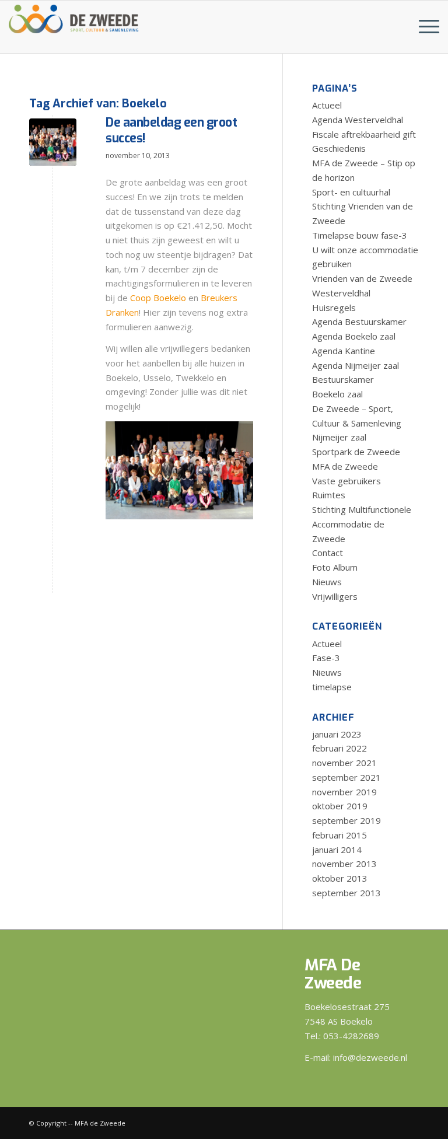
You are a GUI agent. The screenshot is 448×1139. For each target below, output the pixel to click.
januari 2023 (337, 734)
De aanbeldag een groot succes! (171, 130)
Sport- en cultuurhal (351, 192)
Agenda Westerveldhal (357, 119)
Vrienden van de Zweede (362, 278)
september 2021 (346, 777)
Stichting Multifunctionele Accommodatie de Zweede (361, 524)
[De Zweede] (74, 17)
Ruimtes (328, 495)
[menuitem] (423, 27)
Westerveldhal (341, 293)
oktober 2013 (340, 878)
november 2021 (344, 762)
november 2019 (344, 792)
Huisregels (334, 307)
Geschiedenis (339, 148)
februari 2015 (339, 835)
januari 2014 (337, 849)
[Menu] (423, 27)
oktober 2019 (340, 806)
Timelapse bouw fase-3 (359, 235)
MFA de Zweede (345, 466)
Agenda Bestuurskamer (359, 321)
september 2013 (346, 893)
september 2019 (346, 820)
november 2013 (344, 863)
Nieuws (327, 582)
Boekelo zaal (337, 394)
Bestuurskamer (343, 379)
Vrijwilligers (335, 596)
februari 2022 (339, 748)
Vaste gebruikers (346, 481)
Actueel (327, 105)
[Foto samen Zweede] (52, 142)
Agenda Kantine (343, 351)
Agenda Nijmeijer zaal (355, 365)
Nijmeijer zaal (339, 437)
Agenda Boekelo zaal (354, 336)
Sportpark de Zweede (356, 451)
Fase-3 (326, 657)
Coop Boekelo (158, 297)
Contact (327, 552)
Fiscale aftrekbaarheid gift (364, 134)
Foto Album (335, 567)
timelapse (332, 687)
